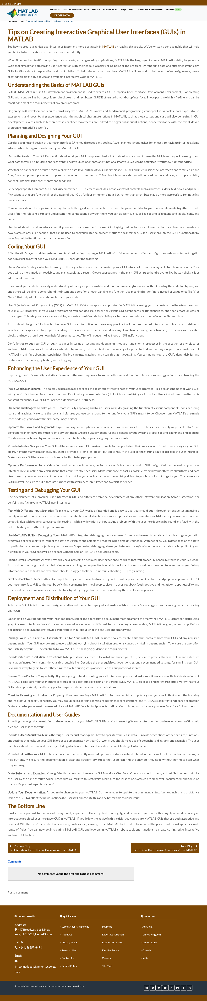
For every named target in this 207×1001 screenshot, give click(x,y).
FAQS (123, 9)
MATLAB (108, 46)
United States (150, 942)
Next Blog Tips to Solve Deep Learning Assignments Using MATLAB (165, 847)
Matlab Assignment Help (76, 9)
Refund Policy (69, 965)
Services (54, 9)
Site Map (107, 965)
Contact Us (68, 958)
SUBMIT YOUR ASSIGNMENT (150, 9)
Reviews (173, 9)
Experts (96, 9)
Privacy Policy (69, 942)
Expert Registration (113, 934)
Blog (131, 9)
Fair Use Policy (110, 950)
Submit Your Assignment (75, 926)
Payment (107, 926)
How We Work (110, 9)
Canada (146, 950)
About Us (67, 934)
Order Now (62, 15)
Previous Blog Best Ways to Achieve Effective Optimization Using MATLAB (44, 847)
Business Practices (112, 942)
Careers (106, 958)
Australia (147, 926)
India (145, 958)
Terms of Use (69, 950)
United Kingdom (151, 934)
